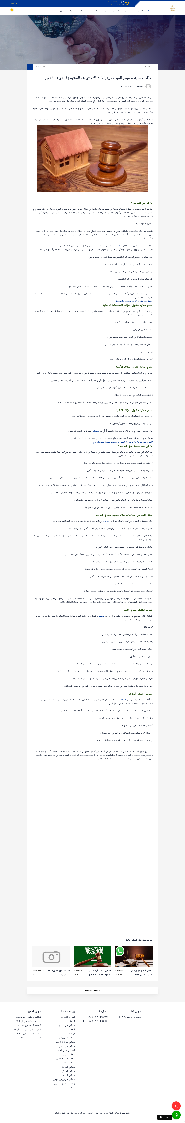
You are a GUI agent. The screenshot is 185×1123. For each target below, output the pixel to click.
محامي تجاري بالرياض (65, 1038)
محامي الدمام (69, 1075)
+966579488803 (113, 4)
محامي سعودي (93, 11)
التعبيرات (96, 431)
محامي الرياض (68, 1071)
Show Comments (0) (92, 990)
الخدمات (71, 1030)
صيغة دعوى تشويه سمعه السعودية (58, 973)
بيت (149, 11)
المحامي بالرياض (75, 11)
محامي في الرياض (66, 1025)
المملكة (123, 700)
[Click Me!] (176, 1115)
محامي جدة (69, 1063)
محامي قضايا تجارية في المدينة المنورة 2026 (141, 973)
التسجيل (117, 246)
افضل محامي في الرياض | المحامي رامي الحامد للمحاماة (92, 1113)
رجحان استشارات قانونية (64, 1084)
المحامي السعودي (112, 11)
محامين (127, 11)
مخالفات (106, 521)
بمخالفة (101, 616)
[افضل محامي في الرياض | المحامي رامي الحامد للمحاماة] (172, 8)
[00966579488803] (184, 1121)
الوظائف (71, 1034)
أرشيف (72, 1021)
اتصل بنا (61, 11)
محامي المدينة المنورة (65, 1059)
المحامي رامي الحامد (65, 1050)
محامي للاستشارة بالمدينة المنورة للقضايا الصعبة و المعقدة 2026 (99, 973)
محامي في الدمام (67, 1046)
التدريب (139, 11)
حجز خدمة (49, 11)
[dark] (20, 11)
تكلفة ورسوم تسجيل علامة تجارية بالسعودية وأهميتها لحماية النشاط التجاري (123, 442)
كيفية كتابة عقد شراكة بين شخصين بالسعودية (134, 301)
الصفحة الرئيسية (150, 66)
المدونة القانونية (67, 1017)
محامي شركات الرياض (65, 1042)
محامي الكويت (68, 1067)
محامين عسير (68, 1088)
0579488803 (113, 2)
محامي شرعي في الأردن (64, 1079)
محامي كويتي (68, 1055)
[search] (24, 11)
